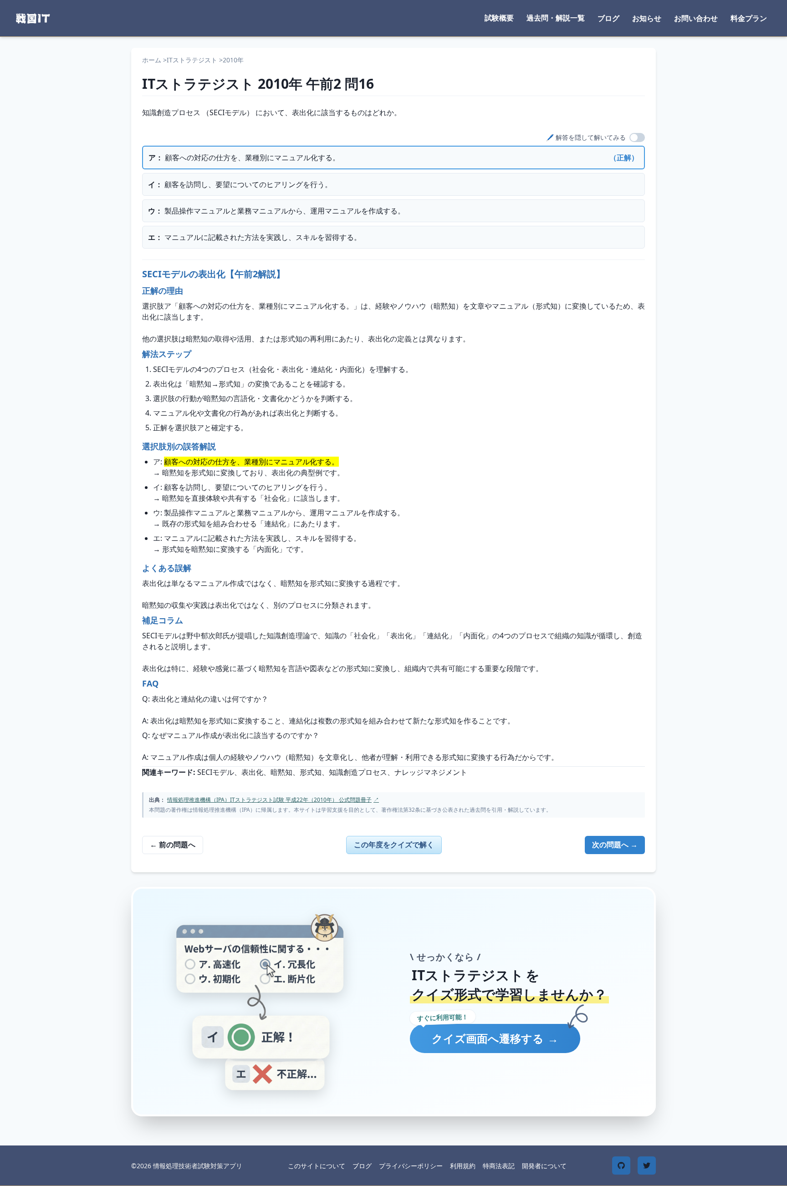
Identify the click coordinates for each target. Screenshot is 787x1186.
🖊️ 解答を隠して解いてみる (586, 137)
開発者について (544, 1165)
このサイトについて (316, 1165)
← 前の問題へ (172, 845)
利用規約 (462, 1165)
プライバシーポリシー (411, 1165)
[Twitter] (647, 1165)
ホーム (151, 60)
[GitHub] (621, 1165)
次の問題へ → (615, 845)
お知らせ (646, 18)
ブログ (608, 18)
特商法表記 (499, 1165)
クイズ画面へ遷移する (495, 1038)
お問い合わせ (696, 18)
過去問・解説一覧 (555, 18)
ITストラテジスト (192, 60)
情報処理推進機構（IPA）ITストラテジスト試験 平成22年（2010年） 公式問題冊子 (273, 800)
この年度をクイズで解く (394, 845)
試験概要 (499, 18)
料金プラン (749, 18)
